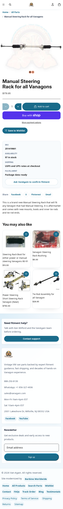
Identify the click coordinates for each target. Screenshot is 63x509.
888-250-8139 (11, 381)
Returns (6, 504)
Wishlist (49, 485)
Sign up (31, 457)
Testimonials (53, 491)
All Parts (15, 12)
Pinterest (36, 194)
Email (48, 194)
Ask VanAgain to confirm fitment (32, 181)
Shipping (47, 498)
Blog (41, 491)
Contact (6, 491)
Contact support (31, 338)
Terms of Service (29, 498)
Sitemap (19, 504)
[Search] (10, 4)
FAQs (16, 491)
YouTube (23, 418)
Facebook (16, 194)
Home (5, 12)
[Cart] (59, 4)
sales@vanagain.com (15, 393)
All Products (18, 485)
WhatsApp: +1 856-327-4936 (18, 387)
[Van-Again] (31, 354)
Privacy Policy (9, 498)
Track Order (29, 491)
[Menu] (3, 4)
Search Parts (35, 485)
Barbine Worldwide (36, 478)
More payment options (31, 122)
